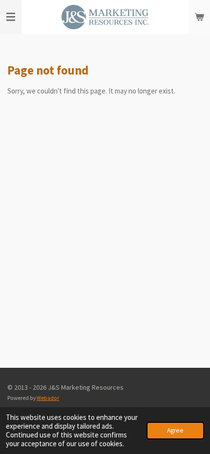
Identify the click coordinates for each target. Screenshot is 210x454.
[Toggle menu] (10, 17)
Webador (48, 398)
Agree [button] (175, 430)
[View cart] (199, 17)
